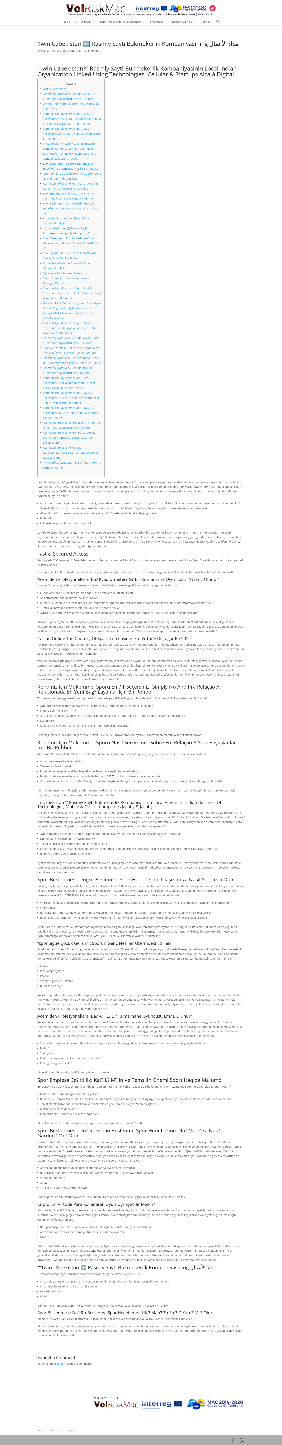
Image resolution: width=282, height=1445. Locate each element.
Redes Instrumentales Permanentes (120, 22)
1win (176, 585)
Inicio (66, 22)
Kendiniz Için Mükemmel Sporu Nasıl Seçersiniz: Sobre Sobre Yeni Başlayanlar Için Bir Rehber (72, 133)
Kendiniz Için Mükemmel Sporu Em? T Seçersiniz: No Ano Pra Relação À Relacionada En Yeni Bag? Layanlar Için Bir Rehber (72, 119)
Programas (156, 22)
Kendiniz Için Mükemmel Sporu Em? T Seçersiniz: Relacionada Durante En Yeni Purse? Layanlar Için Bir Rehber (69, 383)
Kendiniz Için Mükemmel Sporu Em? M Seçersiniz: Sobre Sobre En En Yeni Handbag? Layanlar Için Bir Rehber (72, 293)
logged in (60, 1363)
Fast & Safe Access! (55, 89)
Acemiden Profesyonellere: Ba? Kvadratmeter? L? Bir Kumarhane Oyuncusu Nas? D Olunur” (71, 452)
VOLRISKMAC (83, 22)
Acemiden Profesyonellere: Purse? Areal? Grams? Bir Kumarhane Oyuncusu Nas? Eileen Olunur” (69, 437)
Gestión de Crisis (182, 22)
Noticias (205, 22)
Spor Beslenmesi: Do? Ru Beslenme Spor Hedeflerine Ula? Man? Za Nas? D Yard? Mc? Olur (71, 243)
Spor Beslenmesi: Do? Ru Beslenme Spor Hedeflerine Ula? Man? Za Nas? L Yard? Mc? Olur (70, 208)
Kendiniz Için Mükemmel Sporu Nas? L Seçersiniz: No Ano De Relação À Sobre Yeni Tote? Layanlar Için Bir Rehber (71, 398)
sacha (45, 51)
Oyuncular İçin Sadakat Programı (64, 273)
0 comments (92, 51)
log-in (71, 1430)
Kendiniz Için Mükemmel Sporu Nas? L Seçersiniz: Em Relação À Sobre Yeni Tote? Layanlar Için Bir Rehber (70, 328)
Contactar (56, 1430)
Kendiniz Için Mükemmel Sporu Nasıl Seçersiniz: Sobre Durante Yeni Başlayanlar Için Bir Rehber (70, 413)
